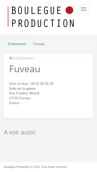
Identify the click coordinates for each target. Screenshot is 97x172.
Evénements (17, 44)
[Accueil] (41, 17)
